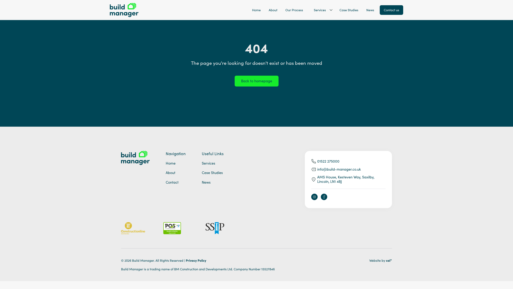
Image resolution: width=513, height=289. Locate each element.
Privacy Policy (196, 260)
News (370, 10)
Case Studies (348, 10)
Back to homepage (256, 80)
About (273, 10)
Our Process (294, 10)
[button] (321, 10)
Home (256, 10)
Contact (172, 182)
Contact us (391, 10)
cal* (389, 260)
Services (320, 10)
